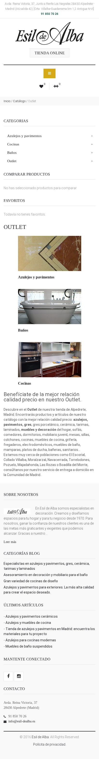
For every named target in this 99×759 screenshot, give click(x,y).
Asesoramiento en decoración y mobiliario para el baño (46, 575)
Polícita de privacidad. (49, 744)
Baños (12, 153)
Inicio (7, 101)
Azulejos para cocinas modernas (31, 640)
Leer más (10, 542)
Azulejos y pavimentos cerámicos (32, 616)
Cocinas (13, 144)
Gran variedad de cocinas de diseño (31, 581)
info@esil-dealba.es (21, 721)
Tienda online (50, 53)
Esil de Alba (40, 737)
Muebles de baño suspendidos (29, 646)
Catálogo (19, 101)
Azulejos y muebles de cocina (28, 623)
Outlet (11, 161)
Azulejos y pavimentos (24, 136)
